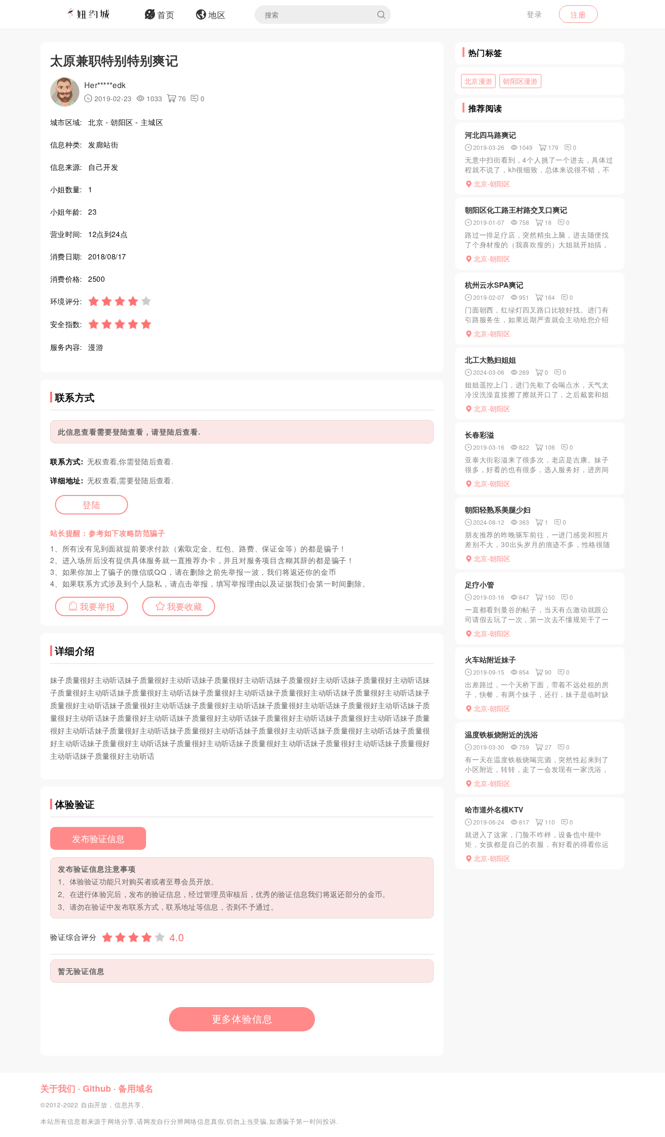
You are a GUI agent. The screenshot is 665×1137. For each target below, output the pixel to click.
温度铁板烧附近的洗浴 (501, 734)
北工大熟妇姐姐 (490, 359)
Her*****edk (105, 85)
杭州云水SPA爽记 (494, 284)
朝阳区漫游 (520, 81)
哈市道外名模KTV (494, 809)
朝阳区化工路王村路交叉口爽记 (516, 209)
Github (97, 1088)
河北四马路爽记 (490, 134)
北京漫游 (478, 81)
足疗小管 (479, 584)
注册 (578, 14)
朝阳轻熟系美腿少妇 (498, 509)
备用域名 (135, 1088)
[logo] (101, 14)
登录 (534, 14)
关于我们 (57, 1088)
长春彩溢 (479, 434)
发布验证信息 (98, 838)
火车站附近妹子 (490, 659)
